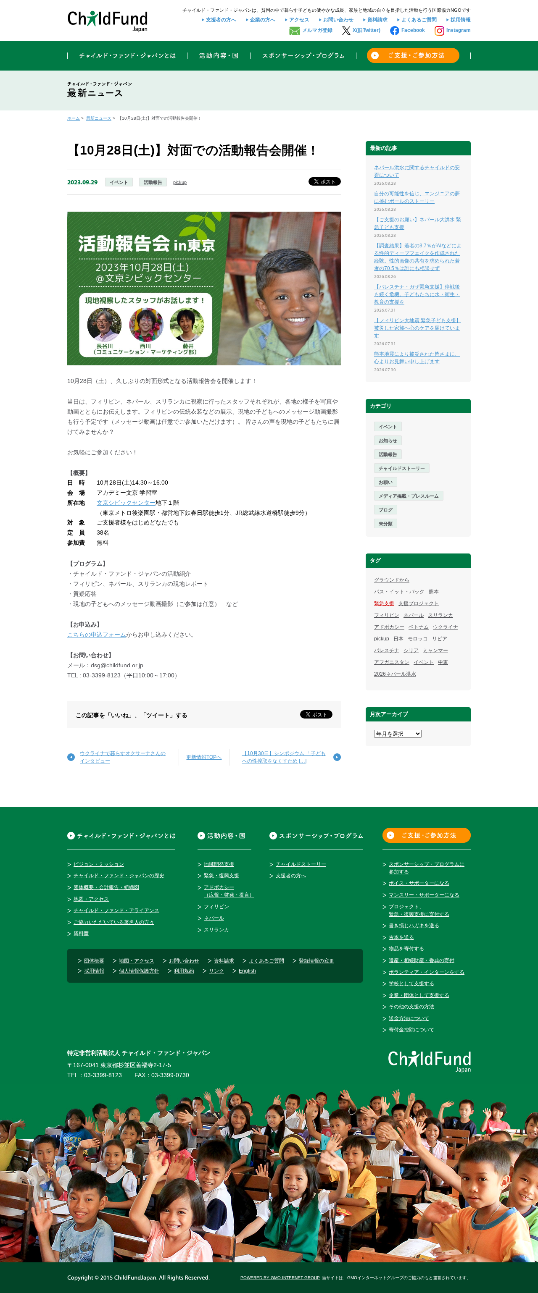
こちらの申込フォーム (96, 634)
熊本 (434, 592)
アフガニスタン (391, 662)
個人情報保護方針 (139, 971)
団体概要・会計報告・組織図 (106, 887)
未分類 (386, 523)
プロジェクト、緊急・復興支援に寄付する (419, 910)
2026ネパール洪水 (395, 674)
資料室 (81, 933)
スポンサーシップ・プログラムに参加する (426, 868)
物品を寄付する (406, 949)
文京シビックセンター (126, 502)
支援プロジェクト (418, 603)
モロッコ (418, 639)
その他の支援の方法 (411, 1007)
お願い (386, 482)
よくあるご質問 (419, 20)
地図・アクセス (91, 899)
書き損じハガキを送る (414, 925)
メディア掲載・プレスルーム (409, 495)
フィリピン (386, 615)
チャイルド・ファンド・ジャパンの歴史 (119, 876)
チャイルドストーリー (402, 468)
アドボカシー (389, 627)
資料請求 (377, 20)
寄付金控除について (411, 1030)
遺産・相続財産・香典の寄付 (421, 960)
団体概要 (94, 961)
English (247, 971)
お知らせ (388, 440)
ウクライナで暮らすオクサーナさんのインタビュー (123, 757)
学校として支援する (411, 983)
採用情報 (461, 20)
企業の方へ (262, 20)
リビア (439, 639)
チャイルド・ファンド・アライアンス (116, 910)
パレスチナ (386, 650)
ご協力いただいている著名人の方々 (114, 922)
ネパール (414, 615)
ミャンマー (435, 650)
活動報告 (153, 182)
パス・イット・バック (399, 592)
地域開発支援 (219, 864)
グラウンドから (391, 580)
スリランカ (440, 615)
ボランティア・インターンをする (426, 972)
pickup (180, 182)
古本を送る (401, 937)
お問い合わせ (338, 20)
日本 (398, 639)
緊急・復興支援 (221, 876)
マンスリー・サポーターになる (424, 895)
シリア (411, 650)
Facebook (413, 30)
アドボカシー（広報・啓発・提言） (229, 891)
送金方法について (409, 1018)
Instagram (458, 30)
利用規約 (184, 971)
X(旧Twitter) (366, 30)
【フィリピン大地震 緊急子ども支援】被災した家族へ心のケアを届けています (417, 327)
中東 (443, 662)
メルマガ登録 (317, 30)
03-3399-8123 (103, 1075)
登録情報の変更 (316, 961)
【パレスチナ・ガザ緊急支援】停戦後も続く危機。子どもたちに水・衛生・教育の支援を (417, 294)
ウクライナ (445, 627)
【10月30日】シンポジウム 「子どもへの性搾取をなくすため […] (284, 757)
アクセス (299, 20)
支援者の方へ (221, 20)
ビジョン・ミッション (99, 864)
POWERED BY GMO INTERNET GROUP (280, 1277)
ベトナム (419, 627)
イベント (119, 182)
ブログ (386, 509)
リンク (216, 971)
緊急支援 (384, 603)
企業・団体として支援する (419, 995)
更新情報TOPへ (204, 757)
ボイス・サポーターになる (419, 883)
